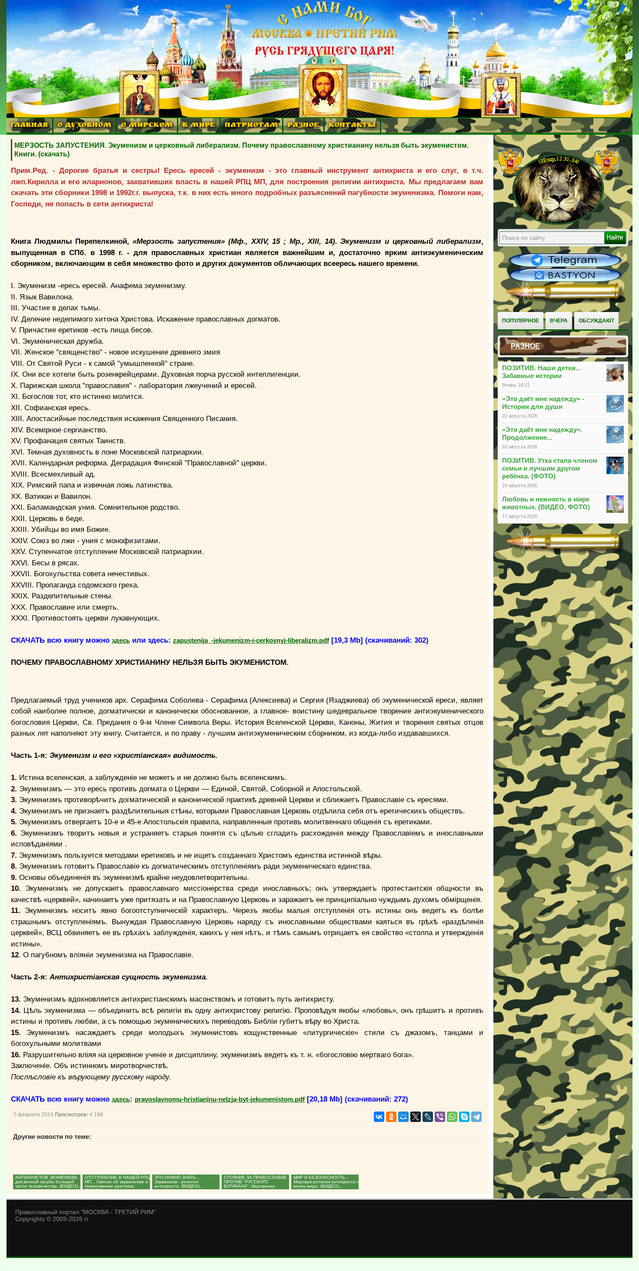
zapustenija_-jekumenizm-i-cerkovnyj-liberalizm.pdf (251, 640)
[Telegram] (476, 1117)
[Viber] (440, 1117)
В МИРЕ (198, 126)
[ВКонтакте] (379, 1117)
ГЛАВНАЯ (29, 126)
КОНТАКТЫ (352, 126)
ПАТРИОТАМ (251, 126)
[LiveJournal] (428, 1117)
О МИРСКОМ (147, 126)
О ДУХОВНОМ (84, 126)
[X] (415, 1117)
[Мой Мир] (403, 1117)
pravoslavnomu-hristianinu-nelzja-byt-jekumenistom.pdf (220, 1099)
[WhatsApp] (452, 1117)
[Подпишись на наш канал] (565, 266)
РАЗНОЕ (303, 126)
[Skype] (464, 1117)
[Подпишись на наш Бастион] (565, 281)
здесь (121, 640)
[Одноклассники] (391, 1117)
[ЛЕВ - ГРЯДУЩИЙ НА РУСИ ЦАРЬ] (558, 223)
